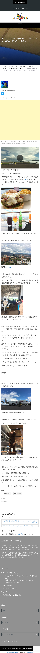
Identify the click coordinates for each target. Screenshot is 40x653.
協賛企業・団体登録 (12, 582)
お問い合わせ (7, 585)
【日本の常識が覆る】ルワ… (21, 8)
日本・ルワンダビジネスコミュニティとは (19, 580)
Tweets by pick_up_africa (9, 641)
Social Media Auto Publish (13, 652)
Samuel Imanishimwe (8, 91)
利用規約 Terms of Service (12, 595)
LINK (27, 179)
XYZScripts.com (29, 652)
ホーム (5, 592)
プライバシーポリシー (10, 589)
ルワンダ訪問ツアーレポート (16, 141)
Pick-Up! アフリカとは (10, 573)
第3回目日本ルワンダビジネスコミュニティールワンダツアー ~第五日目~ (20, 521)
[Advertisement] (20, 120)
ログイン (20, 534)
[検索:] (20, 610)
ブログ (5, 141)
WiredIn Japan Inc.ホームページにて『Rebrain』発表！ (19, 526)
